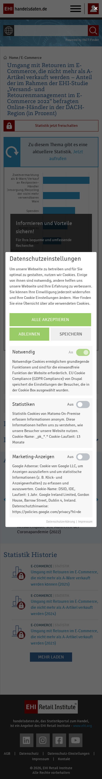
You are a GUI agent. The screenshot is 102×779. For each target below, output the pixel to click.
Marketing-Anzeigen (33, 457)
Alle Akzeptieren (50, 319)
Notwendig (23, 352)
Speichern (71, 334)
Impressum (85, 521)
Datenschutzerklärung (60, 521)
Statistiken (23, 404)
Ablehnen (29, 334)
